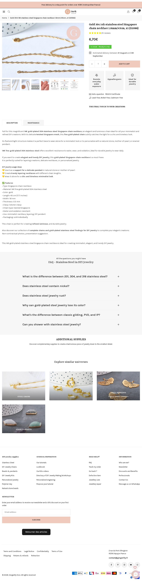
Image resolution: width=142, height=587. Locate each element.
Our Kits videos (42, 471)
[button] (79, 50)
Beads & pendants (9, 471)
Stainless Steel (8, 463)
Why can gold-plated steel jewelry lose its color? (53, 305)
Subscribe (36, 520)
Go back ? (93, 471)
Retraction (35, 556)
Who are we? (124, 463)
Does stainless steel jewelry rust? (44, 295)
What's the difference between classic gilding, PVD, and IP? (61, 314)
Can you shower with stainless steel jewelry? (51, 324)
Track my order (95, 467)
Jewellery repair (95, 484)
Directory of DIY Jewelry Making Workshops (53, 475)
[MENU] (3, 11)
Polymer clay (7, 484)
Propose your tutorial (44, 484)
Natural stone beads (10, 488)
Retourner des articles (36, 532)
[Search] (8, 11)
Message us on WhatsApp (129, 484)
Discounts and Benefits (128, 471)
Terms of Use (57, 551)
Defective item (95, 475)
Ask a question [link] (98, 94)
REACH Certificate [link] (112, 94)
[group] (43, 50)
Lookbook (40, 467)
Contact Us (123, 480)
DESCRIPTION (12, 123)
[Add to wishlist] (135, 567)
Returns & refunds (20, 556)
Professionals (124, 475)
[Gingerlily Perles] (71, 11)
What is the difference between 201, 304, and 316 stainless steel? (64, 276)
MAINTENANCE (33, 123)
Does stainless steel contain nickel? (45, 286)
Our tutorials (41, 463)
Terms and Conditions (12, 551)
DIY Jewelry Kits (8, 475)
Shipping (7, 556)
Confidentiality (43, 551)
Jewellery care (94, 480)
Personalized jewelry (10, 480)
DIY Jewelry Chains (9, 467)
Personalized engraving (45, 480)
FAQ (90, 463)
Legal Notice (29, 551)
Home (4, 18)
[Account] (128, 11)
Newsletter (123, 467)
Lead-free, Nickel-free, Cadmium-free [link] (107, 98)
